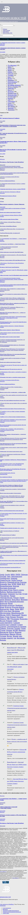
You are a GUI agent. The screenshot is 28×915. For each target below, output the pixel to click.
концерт (10, 638)
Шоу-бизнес (11, 106)
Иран (2, 601)
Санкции (16, 623)
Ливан (12, 609)
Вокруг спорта (18, 590)
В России (2, 45)
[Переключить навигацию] (0, 24)
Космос (10, 78)
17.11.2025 (2, 121)
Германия (11, 594)
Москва (3, 615)
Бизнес (10, 70)
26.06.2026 (2, 811)
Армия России (5, 580)
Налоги (24, 615)
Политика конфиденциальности (11, 910)
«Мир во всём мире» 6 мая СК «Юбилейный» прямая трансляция (14, 275)
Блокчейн (3, 584)
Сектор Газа (4, 624)
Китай (10, 603)
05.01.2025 (2, 137)
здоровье (3, 638)
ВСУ (23, 584)
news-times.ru (3, 871)
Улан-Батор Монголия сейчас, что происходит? (10, 233)
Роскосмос (24, 619)
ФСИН (15, 630)
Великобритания (6, 586)
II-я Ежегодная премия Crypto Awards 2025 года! (10, 567)
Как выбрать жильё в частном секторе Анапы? (10, 336)
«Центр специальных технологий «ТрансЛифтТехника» (11, 252)
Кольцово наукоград (7, 605)
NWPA (18, 574)
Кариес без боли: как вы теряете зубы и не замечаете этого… (13, 408)
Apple (2, 574)
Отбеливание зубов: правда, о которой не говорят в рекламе (12, 377)
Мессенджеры (5, 613)
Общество (11, 88)
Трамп (23, 628)
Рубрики (5, 29)
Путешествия (12, 96)
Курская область (18, 607)
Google (7, 574)
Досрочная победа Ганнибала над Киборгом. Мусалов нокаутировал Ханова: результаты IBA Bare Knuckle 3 (11, 486)
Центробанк (4, 634)
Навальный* (16, 615)
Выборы (3, 592)
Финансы (10, 104)
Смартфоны (11, 101)
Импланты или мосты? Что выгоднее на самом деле (11, 369)
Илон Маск (16, 599)
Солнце (20, 624)
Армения (14, 578)
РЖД (9, 619)
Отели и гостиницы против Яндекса (7, 180)
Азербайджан (5, 578)
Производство (12, 93)
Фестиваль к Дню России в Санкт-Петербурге (12, 162)
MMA (9, 67)
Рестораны (15, 619)
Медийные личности (14, 85)
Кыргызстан (4, 609)
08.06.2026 (2, 165)
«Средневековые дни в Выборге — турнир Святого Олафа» (12, 244)
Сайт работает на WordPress (7, 904)
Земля (2, 599)
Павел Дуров (4, 617)
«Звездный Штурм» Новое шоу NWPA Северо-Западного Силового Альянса (17, 764)
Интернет (24, 599)
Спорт (9, 103)
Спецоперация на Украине (16, 626)
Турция (2, 630)
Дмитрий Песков (6, 598)
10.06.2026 (2, 819)
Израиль (8, 599)
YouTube (3, 576)
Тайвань (3, 628)
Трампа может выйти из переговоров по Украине (10, 212)
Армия (10, 68)
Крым (2, 607)
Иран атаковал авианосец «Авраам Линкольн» (12, 204)
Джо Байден (4, 596)
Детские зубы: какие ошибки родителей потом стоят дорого (12, 400)
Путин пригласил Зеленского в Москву (8, 195)
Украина (9, 630)
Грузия (24, 594)
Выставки (3, 594)
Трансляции (6, 31)
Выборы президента (14, 592)
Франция (18, 632)
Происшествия (12, 95)
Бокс (9, 584)
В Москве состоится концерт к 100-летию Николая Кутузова (12, 260)
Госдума (19, 594)
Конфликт (19, 605)
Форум (11, 632)
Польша (13, 617)
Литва (17, 609)
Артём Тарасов (16, 580)
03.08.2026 (2, 802)
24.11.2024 (2, 153)
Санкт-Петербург (6, 623)
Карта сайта (6, 913)
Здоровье (10, 75)
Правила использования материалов (12, 912)
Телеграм (10, 628)
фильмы (3, 640)
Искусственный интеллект (14, 601)
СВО (9, 100)
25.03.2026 (2, 207)
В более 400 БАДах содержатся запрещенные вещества (16, 752)
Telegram (24, 574)
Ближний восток (13, 582)
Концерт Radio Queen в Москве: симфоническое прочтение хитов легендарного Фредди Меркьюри (13, 304)
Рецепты (10, 98)
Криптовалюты (12, 82)
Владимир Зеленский (8, 588)
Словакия (13, 624)
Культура (10, 83)
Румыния (9, 621)
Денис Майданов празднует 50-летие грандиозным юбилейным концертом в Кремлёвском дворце (13, 444)
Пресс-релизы (6, 30)
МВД (22, 609)
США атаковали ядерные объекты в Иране (9, 219)
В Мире (10, 72)
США (15, 621)
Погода (10, 90)
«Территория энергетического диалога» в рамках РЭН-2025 (12, 189)
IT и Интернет (12, 65)
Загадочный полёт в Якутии (6, 477)
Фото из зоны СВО (7, 33)
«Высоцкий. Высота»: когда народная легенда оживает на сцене (13, 543)
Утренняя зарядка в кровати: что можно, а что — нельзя (12, 528)
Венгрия (16, 586)
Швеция (12, 634)
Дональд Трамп (18, 598)
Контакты (5, 909)
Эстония (3, 636)
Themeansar (3, 905)
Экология (10, 108)
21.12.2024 (2, 145)
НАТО (8, 615)
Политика (11, 91)
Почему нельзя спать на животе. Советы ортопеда (10, 493)
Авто (8, 576)
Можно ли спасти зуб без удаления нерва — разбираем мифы (13, 392)
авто (20, 636)
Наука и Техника (13, 86)
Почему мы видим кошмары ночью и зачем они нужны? (12, 510)
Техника (17, 628)
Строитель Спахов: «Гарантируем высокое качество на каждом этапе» (17, 708)
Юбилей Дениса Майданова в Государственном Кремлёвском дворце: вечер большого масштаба (13, 355)
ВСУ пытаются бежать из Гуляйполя (9, 118)
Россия (2, 621)
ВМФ (19, 584)
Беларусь (3, 582)
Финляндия (4, 632)
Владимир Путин (6, 590)
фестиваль (21, 638)
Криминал (11, 80)
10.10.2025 (2, 52)
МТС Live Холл (5, 611)
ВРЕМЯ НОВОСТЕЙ (13, 18)
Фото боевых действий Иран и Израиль (8, 226)
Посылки (20, 617)
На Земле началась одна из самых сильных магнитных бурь (12, 560)
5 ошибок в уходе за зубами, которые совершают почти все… (13, 416)
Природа (3, 619)
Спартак (3, 626)
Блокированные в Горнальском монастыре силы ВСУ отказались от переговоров (13, 126)
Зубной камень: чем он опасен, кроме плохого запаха (11, 451)
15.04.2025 (2, 129)
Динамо (12, 596)
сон (15, 638)
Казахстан (3, 603)
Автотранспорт (16, 576)
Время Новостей (11, 647)
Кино (9, 77)
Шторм (18, 634)
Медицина (16, 611)
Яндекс (9, 636)
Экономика (11, 109)
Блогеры (23, 582)
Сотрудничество (7, 908)
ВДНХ (14, 584)
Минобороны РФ (17, 613)
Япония (15, 636)
